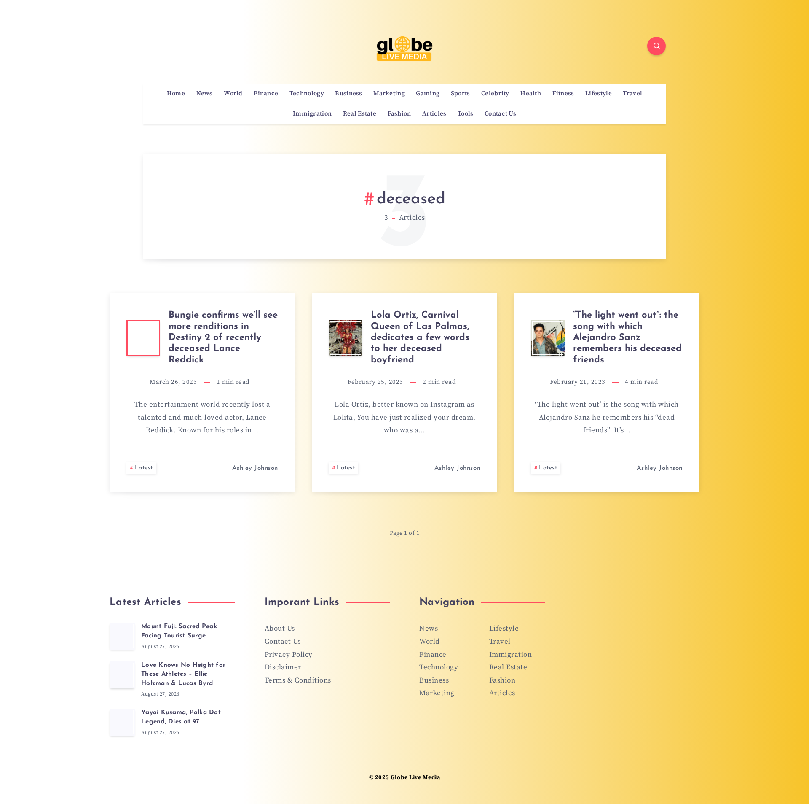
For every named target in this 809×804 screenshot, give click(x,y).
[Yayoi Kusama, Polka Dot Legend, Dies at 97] (122, 722)
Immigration (312, 114)
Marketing (389, 93)
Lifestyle (598, 93)
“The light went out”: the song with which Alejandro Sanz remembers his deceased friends (627, 337)
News (204, 93)
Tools (466, 114)
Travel (632, 93)
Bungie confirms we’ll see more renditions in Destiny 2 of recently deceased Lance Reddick (223, 337)
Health (530, 93)
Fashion (399, 114)
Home (176, 93)
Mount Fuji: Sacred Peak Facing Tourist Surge (179, 631)
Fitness (563, 93)
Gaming (427, 93)
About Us (280, 628)
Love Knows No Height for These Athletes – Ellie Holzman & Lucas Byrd (183, 674)
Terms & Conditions (298, 680)
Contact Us (500, 114)
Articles (434, 114)
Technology (306, 93)
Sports (460, 93)
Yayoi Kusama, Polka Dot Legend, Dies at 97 (181, 717)
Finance (266, 93)
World (233, 93)
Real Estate (359, 114)
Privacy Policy (289, 654)
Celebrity (495, 93)
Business (348, 93)
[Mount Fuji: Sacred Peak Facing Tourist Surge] (122, 636)
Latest (144, 468)
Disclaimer (283, 667)
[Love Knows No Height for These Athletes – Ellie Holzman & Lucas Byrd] (122, 674)
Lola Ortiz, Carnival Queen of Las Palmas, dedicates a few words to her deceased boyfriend (420, 337)
